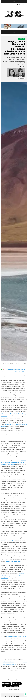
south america (6, 683)
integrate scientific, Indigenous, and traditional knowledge (12, 576)
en (23, 4)
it (22, 4)
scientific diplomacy (7, 540)
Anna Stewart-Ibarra (15, 65)
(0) (19, 4)
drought (4, 686)
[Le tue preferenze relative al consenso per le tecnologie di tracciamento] (25, 694)
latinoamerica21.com (8, 662)
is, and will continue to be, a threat (16, 636)
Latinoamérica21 (13, 686)
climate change (16, 683)
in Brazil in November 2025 (13, 561)
